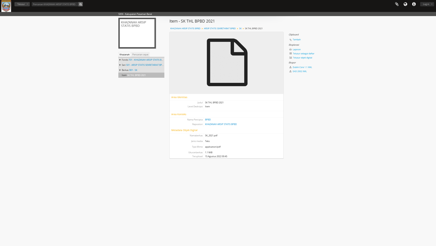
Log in (426, 4)
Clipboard (397, 4)
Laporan (296, 49)
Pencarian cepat (140, 54)
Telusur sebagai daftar (303, 53)
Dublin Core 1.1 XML (302, 67)
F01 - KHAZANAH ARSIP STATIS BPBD (147, 59)
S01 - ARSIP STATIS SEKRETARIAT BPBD (145, 64)
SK (240, 28)
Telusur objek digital (302, 57)
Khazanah (125, 54)
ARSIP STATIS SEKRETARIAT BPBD (220, 28)
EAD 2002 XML (299, 71)
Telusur (21, 4)
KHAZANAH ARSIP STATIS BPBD (185, 28)
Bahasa (405, 4)
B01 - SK (133, 70)
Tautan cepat (414, 4)
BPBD (208, 119)
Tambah (297, 39)
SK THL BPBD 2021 (136, 75)
